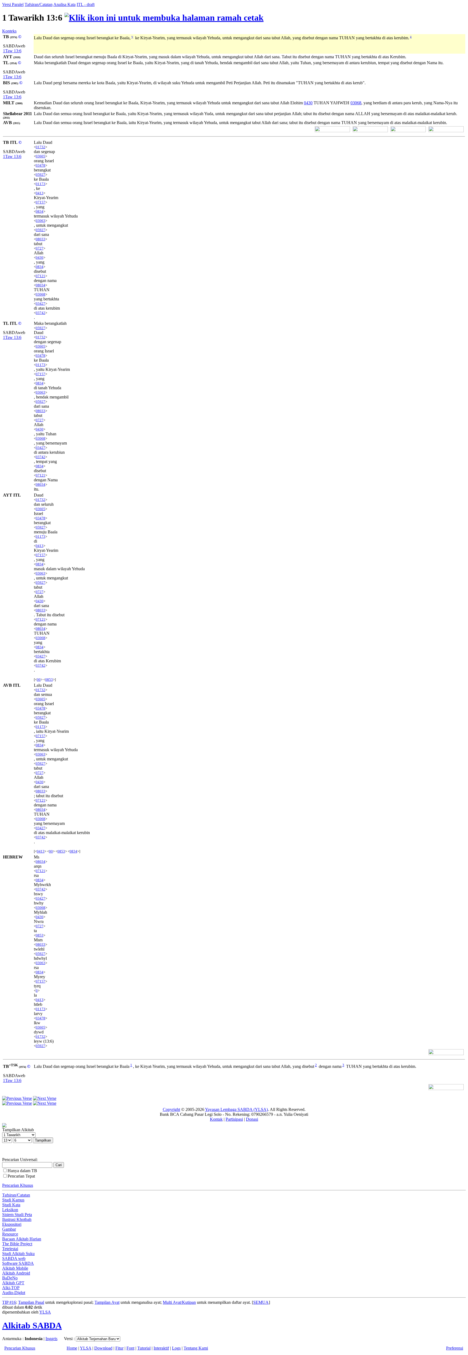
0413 (39, 193)
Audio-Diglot (13, 1292)
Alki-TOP (11, 1287)
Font (130, 1348)
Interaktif (161, 1348)
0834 (39, 211)
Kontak (216, 1119)
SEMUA (261, 1302)
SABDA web (13, 1258)
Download (103, 1348)
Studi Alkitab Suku (18, 1253)
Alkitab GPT (13, 1283)
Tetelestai (10, 1248)
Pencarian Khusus (17, 1185)
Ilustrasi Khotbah (16, 1219)
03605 (40, 156)
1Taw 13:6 (12, 50)
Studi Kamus (13, 1200)
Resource (10, 1234)
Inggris (51, 1338)
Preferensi (454, 1348)
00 (39, 680)
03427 (40, 304)
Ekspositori (11, 1224)
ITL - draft (86, 4)
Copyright (171, 1109)
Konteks (9, 31)
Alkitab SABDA (32, 1325)
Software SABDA (18, 1263)
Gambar (9, 1229)
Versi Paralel (13, 4)
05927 (40, 175)
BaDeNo (10, 1278)
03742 (40, 313)
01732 (40, 147)
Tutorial (144, 1348)
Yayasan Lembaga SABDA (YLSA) (236, 1109)
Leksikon (10, 1209)
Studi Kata (11, 1204)
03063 (40, 221)
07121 (40, 276)
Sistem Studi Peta (17, 1214)
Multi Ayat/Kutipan (179, 1302)
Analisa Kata (64, 4)
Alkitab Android (16, 1273)
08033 (40, 239)
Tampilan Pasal (31, 1302)
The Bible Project (17, 1243)
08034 (40, 285)
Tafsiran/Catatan (39, 4)
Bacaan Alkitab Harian (21, 1239)
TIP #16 (9, 1302)
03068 (355, 103)
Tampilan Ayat (107, 1302)
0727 (39, 248)
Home (72, 1348)
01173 (40, 184)
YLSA (45, 1312)
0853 (49, 680)
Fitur (119, 1348)
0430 (308, 103)
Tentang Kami (196, 1348)
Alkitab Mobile (15, 1268)
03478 (40, 165)
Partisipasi (234, 1119)
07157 (40, 202)
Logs (176, 1348)
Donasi (252, 1119)
